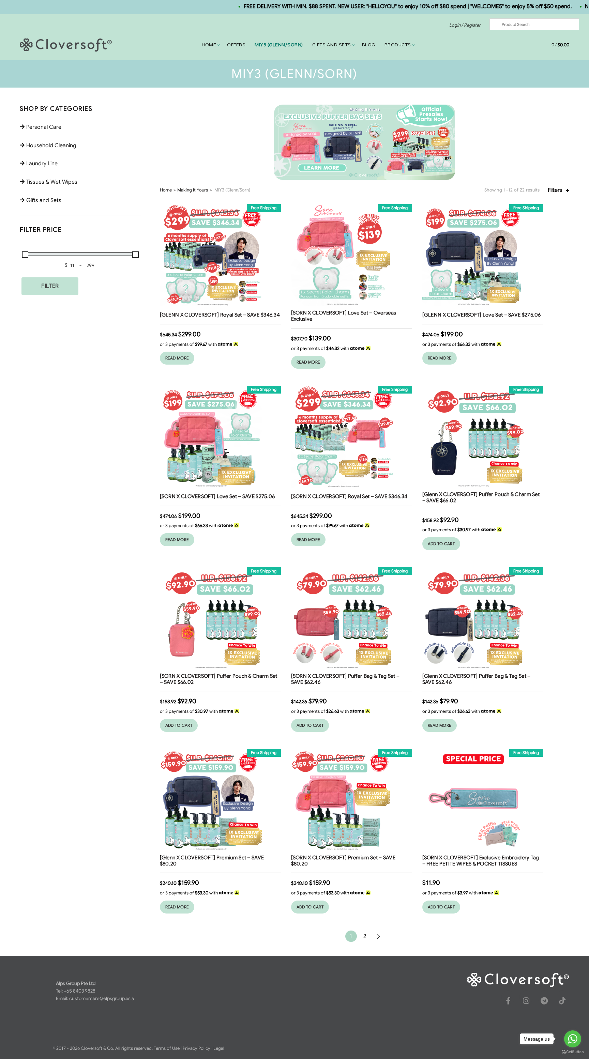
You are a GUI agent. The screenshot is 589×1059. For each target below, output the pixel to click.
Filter (50, 286)
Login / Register (465, 25)
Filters (555, 190)
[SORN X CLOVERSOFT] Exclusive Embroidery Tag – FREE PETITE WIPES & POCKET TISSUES (480, 861)
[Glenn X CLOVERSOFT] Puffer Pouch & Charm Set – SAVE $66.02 (481, 497)
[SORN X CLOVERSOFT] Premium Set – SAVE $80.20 (343, 861)
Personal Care (43, 127)
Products (397, 45)
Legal (218, 1048)
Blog (368, 45)
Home (209, 45)
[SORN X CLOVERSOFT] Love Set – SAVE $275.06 (217, 496)
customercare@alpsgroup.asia (101, 998)
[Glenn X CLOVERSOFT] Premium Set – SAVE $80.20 (212, 861)
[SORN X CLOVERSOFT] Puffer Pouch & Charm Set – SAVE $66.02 (218, 679)
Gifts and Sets (331, 45)
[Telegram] (544, 1001)
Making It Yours (192, 190)
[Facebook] (508, 1001)
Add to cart (441, 543)
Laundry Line (42, 163)
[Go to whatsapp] (572, 1038)
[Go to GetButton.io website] (573, 1052)
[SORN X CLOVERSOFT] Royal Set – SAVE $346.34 (349, 496)
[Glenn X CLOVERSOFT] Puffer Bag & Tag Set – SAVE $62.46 (476, 679)
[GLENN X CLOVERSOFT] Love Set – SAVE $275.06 (481, 315)
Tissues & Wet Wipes (51, 182)
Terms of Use (167, 1048)
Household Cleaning (51, 145)
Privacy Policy (196, 1048)
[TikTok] (562, 1001)
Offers (236, 45)
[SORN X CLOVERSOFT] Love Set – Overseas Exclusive (343, 316)
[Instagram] (526, 1001)
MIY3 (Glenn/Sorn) (279, 45)
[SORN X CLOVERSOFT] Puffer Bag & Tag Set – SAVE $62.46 (345, 679)
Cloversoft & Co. (97, 1048)
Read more (177, 357)
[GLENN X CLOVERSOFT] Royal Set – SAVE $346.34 (220, 315)
